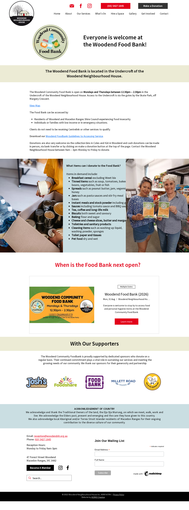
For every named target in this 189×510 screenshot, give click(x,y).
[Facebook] (68, 468)
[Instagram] (60, 468)
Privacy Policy (118, 494)
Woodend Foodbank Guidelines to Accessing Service (74, 136)
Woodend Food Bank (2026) (126, 294)
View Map (35, 105)
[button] (83, 14)
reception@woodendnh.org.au (50, 436)
